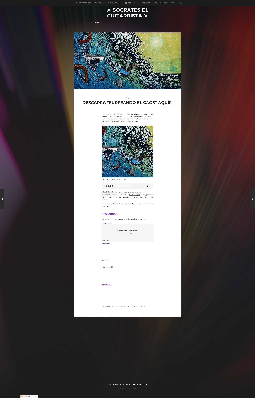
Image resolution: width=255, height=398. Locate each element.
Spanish (26, 396)
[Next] (253, 199)
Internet (128, 306)
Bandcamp (106, 243)
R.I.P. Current (134, 195)
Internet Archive (108, 267)
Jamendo (105, 260)
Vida (145, 306)
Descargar (109, 214)
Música (134, 306)
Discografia (107, 306)
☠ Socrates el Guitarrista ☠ (127, 13)
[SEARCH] (181, 3)
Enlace (114, 306)
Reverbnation (107, 285)
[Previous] (2, 199)
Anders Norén (131, 389)
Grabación (121, 306)
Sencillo (140, 306)
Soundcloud (106, 223)
